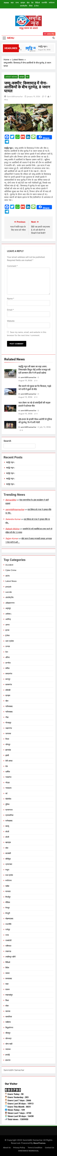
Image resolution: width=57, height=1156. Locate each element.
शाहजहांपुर (9, 995)
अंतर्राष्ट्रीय (23, 6)
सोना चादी (8, 1044)
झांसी (7, 755)
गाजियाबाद (9, 706)
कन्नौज (8, 663)
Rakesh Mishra (12, 529)
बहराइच (8, 842)
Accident (9, 565)
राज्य (17, 3)
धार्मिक (7, 772)
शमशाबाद (8, 978)
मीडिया (7, 902)
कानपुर (7, 679)
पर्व (6, 793)
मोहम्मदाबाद (9, 918)
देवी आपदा (8, 761)
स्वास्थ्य (7, 1049)
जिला (7, 739)
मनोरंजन (51, 3)
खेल (28, 3)
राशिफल (8, 946)
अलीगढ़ (8, 619)
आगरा (7, 625)
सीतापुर (7, 1033)
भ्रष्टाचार (8, 864)
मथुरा (7, 870)
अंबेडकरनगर (10, 603)
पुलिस (7, 804)
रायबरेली (8, 940)
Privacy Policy (19, 1148)
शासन (7, 989)
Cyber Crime (10, 570)
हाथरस (7, 1060)
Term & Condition (35, 1148)
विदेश (30, 6)
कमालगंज (8, 673)
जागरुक (8, 733)
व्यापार (7, 973)
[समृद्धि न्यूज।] (28, 48)
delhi (7, 576)
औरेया (7, 657)
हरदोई (7, 1055)
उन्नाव (7, 646)
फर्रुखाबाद (8, 821)
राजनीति (44, 3)
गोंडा (6, 717)
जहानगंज (8, 728)
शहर (12, 3)
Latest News (11, 76)
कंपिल (7, 668)
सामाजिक (8, 1017)
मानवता (7, 891)
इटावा (7, 630)
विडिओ (37, 3)
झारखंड (8, 750)
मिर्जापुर (8, 897)
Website (10, 321)
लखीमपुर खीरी (10, 957)
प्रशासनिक (9, 815)
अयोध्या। (8, 614)
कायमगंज (8, 684)
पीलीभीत (8, 799)
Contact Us (49, 1148)
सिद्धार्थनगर (9, 1027)
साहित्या (8, 1022)
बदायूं (7, 826)
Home (6, 3)
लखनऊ (8, 951)
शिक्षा (7, 1000)
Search (7, 440)
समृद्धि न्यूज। (41, 46)
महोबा (7, 886)
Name (10, 298)
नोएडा (7, 782)
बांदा (6, 848)
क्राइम (23, 3)
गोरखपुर (8, 723)
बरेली (7, 831)
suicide (8, 592)
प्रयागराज (9, 810)
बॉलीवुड (8, 859)
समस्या (7, 1011)
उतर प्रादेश (9, 641)
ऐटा (6, 652)
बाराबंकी (8, 853)
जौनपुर (7, 744)
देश (32, 3)
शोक (7, 1006)
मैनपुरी (7, 913)
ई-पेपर (36, 6)
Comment (12, 266)
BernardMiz (10, 500)
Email (10, 310)
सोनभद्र (8, 1038)
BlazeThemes (39, 1143)
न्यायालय (8, 788)
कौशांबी (7, 690)
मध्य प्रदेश (9, 875)
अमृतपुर (8, 608)
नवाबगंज (8, 777)
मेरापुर (7, 908)
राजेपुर (7, 929)
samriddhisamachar (15, 96)
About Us (7, 1148)
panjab (8, 586)
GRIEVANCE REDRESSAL (28, 1151)
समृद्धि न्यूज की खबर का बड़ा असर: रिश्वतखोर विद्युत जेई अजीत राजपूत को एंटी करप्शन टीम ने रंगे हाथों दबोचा (34, 369)
